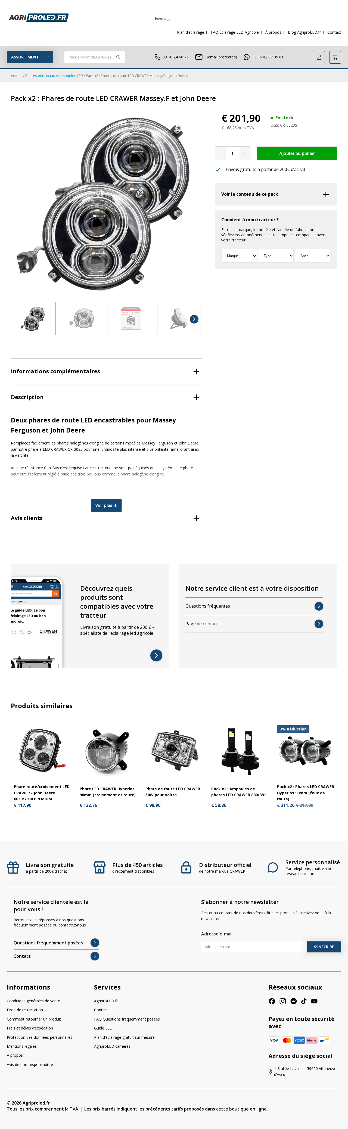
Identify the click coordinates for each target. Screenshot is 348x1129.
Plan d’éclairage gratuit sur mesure (124, 1037)
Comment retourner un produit (34, 1019)
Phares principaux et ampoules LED (54, 75)
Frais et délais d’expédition (30, 1028)
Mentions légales (22, 1046)
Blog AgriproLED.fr (304, 32)
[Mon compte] (319, 57)
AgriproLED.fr (106, 1000)
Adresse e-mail (216, 934)
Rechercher (118, 57)
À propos (273, 32)
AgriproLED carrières (112, 1046)
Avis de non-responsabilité (30, 1064)
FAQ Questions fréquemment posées (127, 1019)
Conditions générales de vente (33, 1000)
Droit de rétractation (25, 1009)
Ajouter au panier (297, 153)
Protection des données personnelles (39, 1037)
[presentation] (18, 319)
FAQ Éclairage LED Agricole (235, 32)
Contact (334, 32)
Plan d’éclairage (190, 32)
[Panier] (335, 57)
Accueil (16, 75)
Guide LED (103, 1028)
